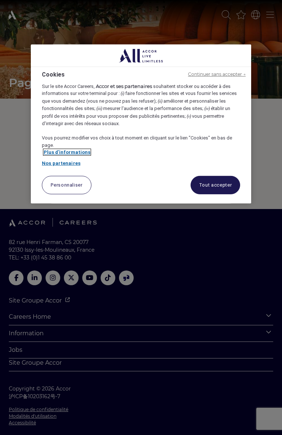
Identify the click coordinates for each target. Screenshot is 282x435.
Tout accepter (215, 185)
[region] (141, 124)
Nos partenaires (61, 163)
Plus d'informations (67, 152)
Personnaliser (66, 185)
